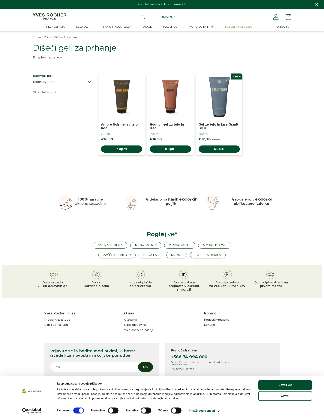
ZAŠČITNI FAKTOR (117, 255)
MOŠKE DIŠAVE (214, 245)
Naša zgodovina (135, 324)
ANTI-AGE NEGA (110, 245)
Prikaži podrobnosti (202, 410)
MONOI (176, 255)
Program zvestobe (57, 319)
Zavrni (285, 395)
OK (145, 367)
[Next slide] (286, 4)
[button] (55, 27)
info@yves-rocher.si (183, 368)
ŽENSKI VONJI (179, 245)
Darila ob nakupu (56, 324)
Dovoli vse (285, 384)
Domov (37, 37)
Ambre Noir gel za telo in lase (121, 126)
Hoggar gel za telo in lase (167, 126)
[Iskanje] (143, 17)
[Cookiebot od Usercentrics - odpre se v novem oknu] (31, 410)
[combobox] (167, 17)
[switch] (113, 410)
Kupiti (121, 149)
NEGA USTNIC (146, 245)
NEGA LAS (151, 255)
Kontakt (209, 324)
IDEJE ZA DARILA (208, 255)
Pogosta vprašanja (216, 319)
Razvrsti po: (42, 76)
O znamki (130, 319)
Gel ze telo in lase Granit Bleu (218, 126)
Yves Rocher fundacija (139, 330)
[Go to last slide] (38, 4)
